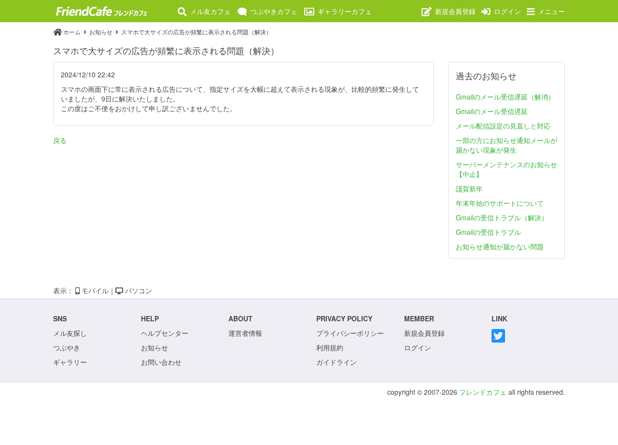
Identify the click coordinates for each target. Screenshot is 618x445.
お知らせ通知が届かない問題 (500, 246)
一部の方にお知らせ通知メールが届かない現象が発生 (506, 145)
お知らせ (101, 32)
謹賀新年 (469, 188)
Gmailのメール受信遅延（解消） (505, 96)
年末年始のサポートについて (500, 203)
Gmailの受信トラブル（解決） (502, 217)
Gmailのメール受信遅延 (492, 111)
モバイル (94, 290)
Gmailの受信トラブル (488, 232)
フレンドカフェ (482, 392)
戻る (60, 140)
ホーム (72, 32)
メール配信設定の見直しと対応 (503, 125)
